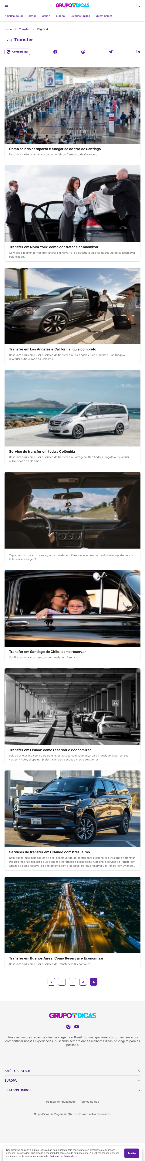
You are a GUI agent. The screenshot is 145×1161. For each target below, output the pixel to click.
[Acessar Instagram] (68, 1026)
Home (8, 29)
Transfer (24, 29)
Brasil (32, 15)
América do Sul (14, 15)
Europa (60, 15)
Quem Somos (104, 15)
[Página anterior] (51, 982)
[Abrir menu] (6, 5)
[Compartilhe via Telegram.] (110, 52)
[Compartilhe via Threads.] (83, 52)
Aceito (131, 1153)
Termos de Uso (89, 1101)
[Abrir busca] (138, 5)
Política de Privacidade (61, 1101)
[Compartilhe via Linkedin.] (138, 52)
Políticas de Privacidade (63, 1156)
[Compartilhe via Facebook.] (55, 52)
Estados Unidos (80, 15)
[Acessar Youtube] (76, 1026)
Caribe (46, 15)
